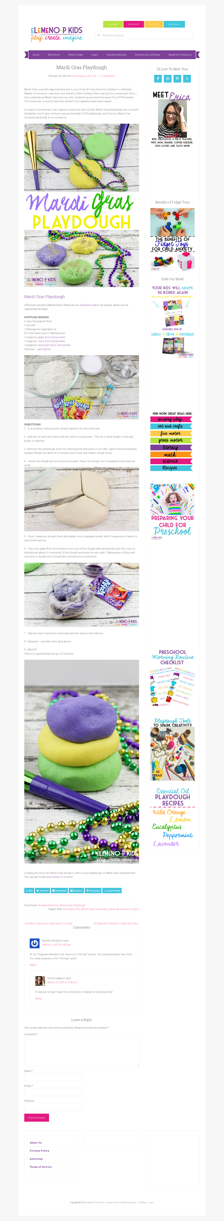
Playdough (79, 905)
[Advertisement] (112, 12)
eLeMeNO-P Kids (57, 34)
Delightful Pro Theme (95, 1202)
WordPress (142, 1202)
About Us (36, 1142)
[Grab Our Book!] (172, 357)
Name (28, 1070)
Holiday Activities (49, 905)
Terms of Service (41, 1166)
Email (28, 1085)
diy (64, 909)
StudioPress (131, 1202)
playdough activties (119, 909)
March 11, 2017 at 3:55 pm (56, 944)
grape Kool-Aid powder (51, 337)
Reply (33, 964)
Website (29, 1100)
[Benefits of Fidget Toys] (172, 270)
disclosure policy (89, 305)
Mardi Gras (66, 905)
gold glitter (44, 349)
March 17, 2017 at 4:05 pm (62, 982)
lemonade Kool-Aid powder (54, 345)
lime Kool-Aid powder (51, 341)
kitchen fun (73, 909)
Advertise (36, 1158)
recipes (135, 909)
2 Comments (108, 75)
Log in (151, 1202)
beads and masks (49, 876)
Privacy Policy (39, 1150)
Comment (31, 1034)
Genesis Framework (114, 1202)
